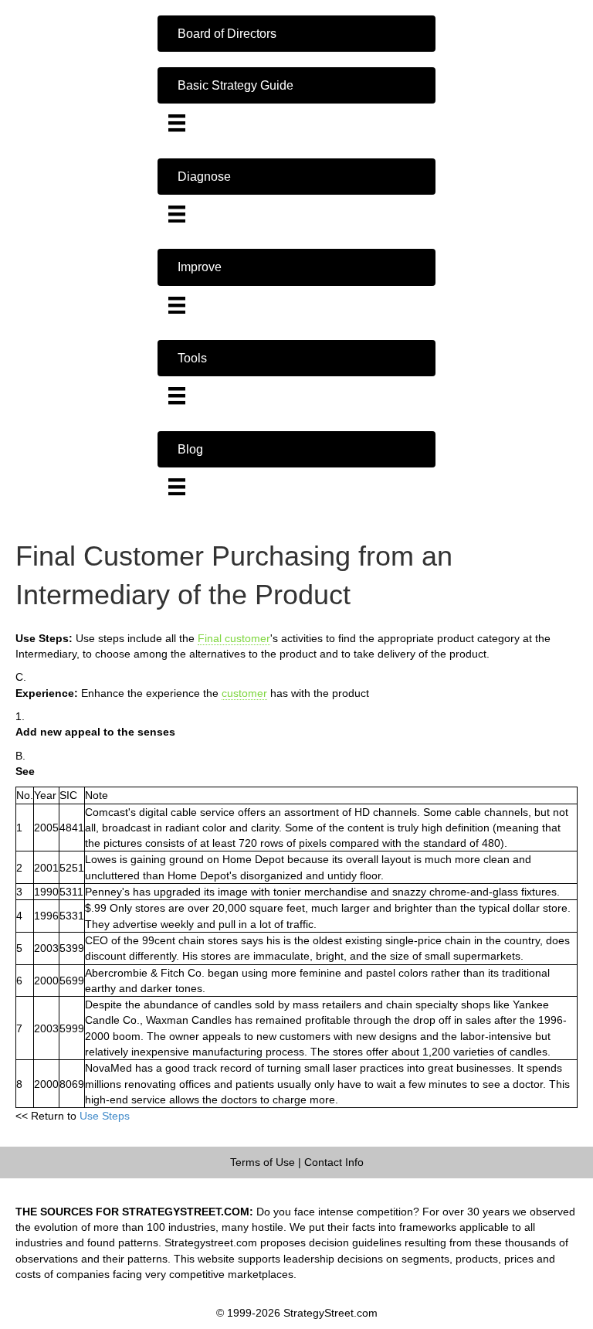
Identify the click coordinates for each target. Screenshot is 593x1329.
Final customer (234, 638)
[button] (296, 33)
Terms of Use (262, 1162)
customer (244, 693)
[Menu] (177, 123)
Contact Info (334, 1162)
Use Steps (105, 1116)
